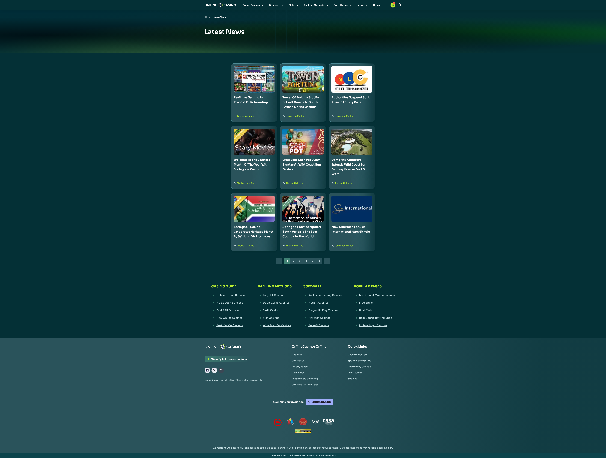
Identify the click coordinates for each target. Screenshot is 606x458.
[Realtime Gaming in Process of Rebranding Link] (254, 79)
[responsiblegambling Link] (290, 422)
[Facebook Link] (207, 370)
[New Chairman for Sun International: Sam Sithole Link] (351, 209)
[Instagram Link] (221, 370)
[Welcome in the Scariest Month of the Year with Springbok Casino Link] (254, 142)
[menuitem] (253, 5)
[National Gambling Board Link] (315, 422)
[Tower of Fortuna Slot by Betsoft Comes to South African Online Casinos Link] (302, 79)
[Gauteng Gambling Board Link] (303, 422)
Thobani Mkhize (245, 183)
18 (319, 260)
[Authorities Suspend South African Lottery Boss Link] (351, 79)
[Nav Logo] (220, 5)
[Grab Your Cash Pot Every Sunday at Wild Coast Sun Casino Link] (302, 142)
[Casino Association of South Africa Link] (328, 422)
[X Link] (214, 370)
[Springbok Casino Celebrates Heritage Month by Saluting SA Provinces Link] (254, 209)
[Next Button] (327, 261)
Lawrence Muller (246, 116)
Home (208, 17)
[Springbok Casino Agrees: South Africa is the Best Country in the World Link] (302, 209)
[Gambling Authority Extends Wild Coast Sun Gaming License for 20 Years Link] (351, 142)
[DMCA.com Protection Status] (303, 431)
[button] (392, 5)
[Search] (399, 5)
